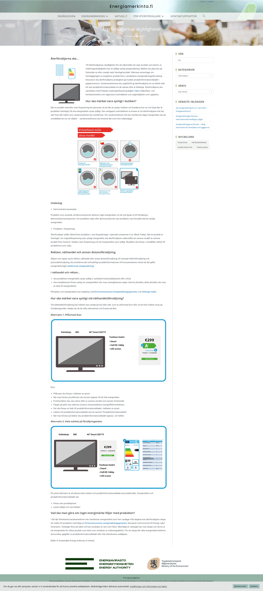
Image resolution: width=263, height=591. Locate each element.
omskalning (202, 147)
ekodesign (182, 142)
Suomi (203, 1)
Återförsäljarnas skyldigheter (133, 36)
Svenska (210, 1)
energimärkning (199, 142)
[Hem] (118, 36)
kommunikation (185, 147)
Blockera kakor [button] (240, 586)
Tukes (137, 91)
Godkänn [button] (254, 586)
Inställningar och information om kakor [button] (148, 586)
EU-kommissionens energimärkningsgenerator (106, 523)
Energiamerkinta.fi (131, 6)
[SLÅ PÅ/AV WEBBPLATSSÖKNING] (204, 16)
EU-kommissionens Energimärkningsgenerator (116, 292)
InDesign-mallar (149, 292)
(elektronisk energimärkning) (81, 266)
